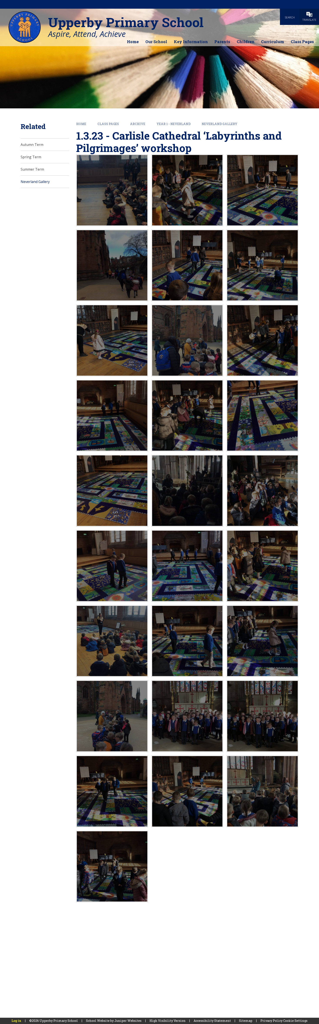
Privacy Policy (271, 1021)
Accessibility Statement (212, 1021)
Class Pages (108, 124)
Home (81, 124)
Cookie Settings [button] (295, 1021)
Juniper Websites (127, 1021)
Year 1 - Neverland (173, 124)
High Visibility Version (168, 1021)
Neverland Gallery (219, 124)
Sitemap (245, 1021)
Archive (137, 124)
